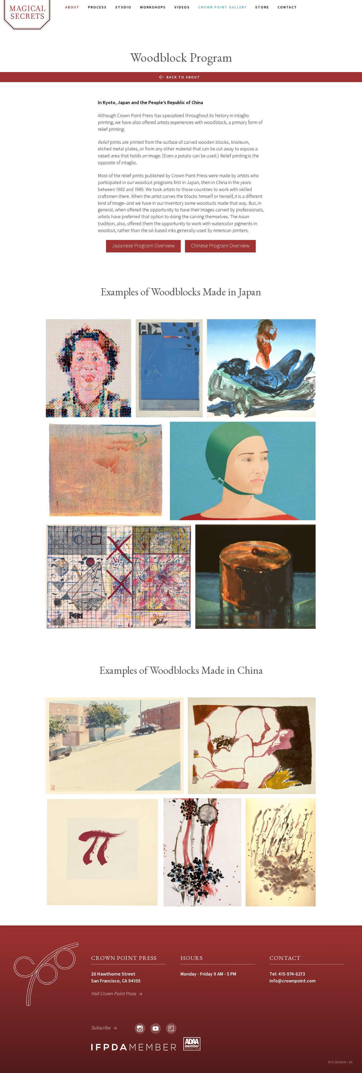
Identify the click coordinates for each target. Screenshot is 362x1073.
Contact (287, 7)
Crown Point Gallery (222, 7)
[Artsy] (171, 1028)
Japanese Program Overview (143, 245)
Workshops (153, 7)
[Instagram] (140, 1028)
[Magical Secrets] (27, 15)
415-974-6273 (291, 974)
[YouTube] (155, 1028)
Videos (182, 7)
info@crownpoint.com (293, 981)
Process (97, 7)
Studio (123, 7)
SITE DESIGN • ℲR (340, 1062)
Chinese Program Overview (220, 245)
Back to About (183, 77)
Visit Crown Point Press (113, 993)
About (72, 7)
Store (262, 7)
